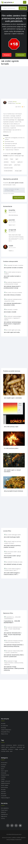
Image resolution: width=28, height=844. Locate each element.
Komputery (4, 762)
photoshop (9, 745)
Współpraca (4, 814)
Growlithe (12, 210)
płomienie (6, 161)
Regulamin (4, 816)
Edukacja (3, 773)
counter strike (5, 751)
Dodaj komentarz (18, 197)
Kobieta (3, 766)
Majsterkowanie (5, 783)
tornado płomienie (8, 170)
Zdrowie (3, 791)
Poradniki (3, 795)
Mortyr (15, 101)
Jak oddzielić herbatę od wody (13, 564)
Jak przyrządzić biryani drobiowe (13, 491)
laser (11, 751)
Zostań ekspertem (6, 729)
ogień (17, 159)
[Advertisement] (14, 82)
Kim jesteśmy (5, 808)
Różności (3, 793)
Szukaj (23, 8)
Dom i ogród (4, 771)
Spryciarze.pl (17, 834)
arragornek (12, 230)
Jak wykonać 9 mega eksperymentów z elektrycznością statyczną (14, 668)
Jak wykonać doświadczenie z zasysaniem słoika (12, 304)
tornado (6, 159)
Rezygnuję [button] (7, 55)
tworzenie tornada (8, 167)
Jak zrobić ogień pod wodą (12, 332)
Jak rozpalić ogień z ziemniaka (13, 398)
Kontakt (3, 723)
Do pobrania (4, 725)
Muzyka (3, 789)
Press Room (4, 810)
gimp (7, 747)
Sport (2, 768)
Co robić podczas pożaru (11, 448)
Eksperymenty (5, 775)
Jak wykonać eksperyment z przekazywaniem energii (12, 287)
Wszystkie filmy (5, 731)
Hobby (3, 779)
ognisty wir (19, 161)
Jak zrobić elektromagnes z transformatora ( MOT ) (12, 573)
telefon (15, 745)
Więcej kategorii (5, 797)
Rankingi (3, 727)
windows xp (21, 745)
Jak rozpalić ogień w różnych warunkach (12, 470)
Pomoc (3, 818)
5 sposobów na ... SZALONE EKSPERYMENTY (12, 621)
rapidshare (13, 747)
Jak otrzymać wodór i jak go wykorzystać (12, 556)
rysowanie (19, 747)
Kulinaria (3, 764)
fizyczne (13, 161)
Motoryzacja (4, 787)
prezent (21, 749)
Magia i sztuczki (5, 781)
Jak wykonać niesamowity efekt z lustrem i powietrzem (14, 655)
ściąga (16, 749)
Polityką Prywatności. (16, 839)
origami (3, 745)
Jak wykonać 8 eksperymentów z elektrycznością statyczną (13, 645)
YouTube (18, 103)
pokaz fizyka (17, 164)
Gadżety (3, 777)
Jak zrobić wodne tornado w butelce (12, 276)
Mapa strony (4, 734)
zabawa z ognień (8, 164)
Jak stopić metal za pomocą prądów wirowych (12, 546)
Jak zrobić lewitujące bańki (12, 537)
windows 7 (11, 749)
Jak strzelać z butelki (10, 312)
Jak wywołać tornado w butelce (13, 267)
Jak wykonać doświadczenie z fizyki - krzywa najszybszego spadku (12, 634)
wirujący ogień (18, 170)
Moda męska (4, 785)
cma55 (11, 245)
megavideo (4, 749)
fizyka (11, 159)
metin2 (3, 747)
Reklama (3, 812)
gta (24, 747)
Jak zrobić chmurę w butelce (12, 295)
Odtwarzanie (20, 55)
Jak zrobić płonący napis (11, 426)
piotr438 (12, 220)
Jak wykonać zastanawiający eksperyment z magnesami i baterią (12, 323)
